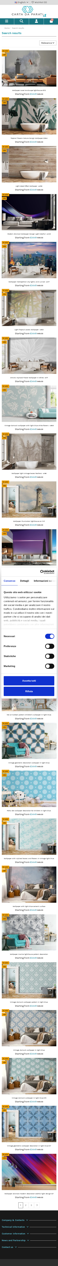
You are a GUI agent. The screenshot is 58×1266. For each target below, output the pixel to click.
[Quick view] (53, 59)
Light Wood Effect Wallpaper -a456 (29, 186)
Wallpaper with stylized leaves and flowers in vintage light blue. (29, 858)
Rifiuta (29, 691)
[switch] (49, 646)
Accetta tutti (29, 680)
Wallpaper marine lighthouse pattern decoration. (29, 954)
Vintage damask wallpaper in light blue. (29, 1050)
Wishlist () (40, 2)
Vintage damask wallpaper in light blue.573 (29, 1098)
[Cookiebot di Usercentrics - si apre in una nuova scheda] (41, 572)
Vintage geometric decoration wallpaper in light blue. (29, 763)
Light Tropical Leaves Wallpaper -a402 (29, 330)
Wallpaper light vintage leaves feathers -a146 (29, 473)
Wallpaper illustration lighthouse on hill (29, 521)
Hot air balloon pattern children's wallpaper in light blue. (29, 715)
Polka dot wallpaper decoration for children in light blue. (29, 811)
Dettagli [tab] (24, 580)
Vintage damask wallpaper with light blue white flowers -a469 (29, 425)
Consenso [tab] (9, 580)
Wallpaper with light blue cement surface (29, 906)
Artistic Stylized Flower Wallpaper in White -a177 (29, 378)
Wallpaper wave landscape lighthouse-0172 (29, 90)
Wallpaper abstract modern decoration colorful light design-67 (29, 1194)
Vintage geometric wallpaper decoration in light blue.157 (29, 1146)
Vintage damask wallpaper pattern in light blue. (29, 1002)
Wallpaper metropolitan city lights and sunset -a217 (29, 282)
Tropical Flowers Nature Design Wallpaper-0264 (29, 138)
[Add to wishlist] (53, 54)
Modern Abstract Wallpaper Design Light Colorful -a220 (29, 234)
